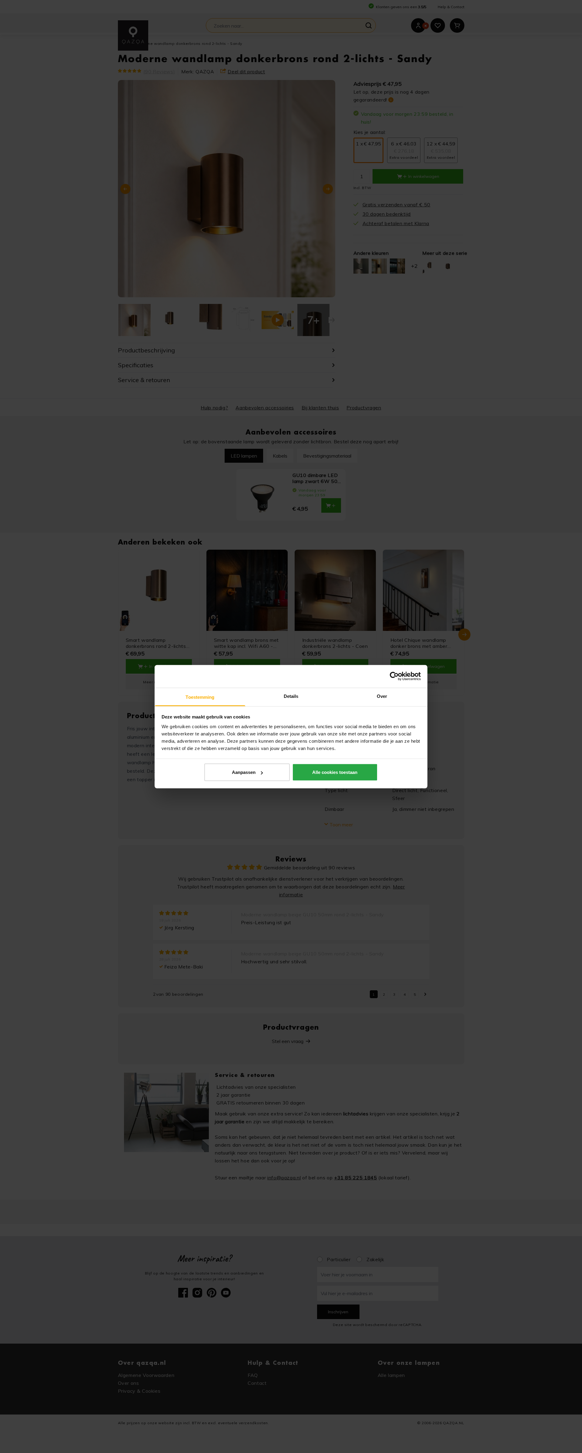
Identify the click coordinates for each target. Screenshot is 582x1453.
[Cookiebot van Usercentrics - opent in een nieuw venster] (394, 676)
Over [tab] (382, 695)
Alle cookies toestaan (334, 772)
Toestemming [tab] (200, 696)
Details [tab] (291, 695)
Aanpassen (244, 772)
